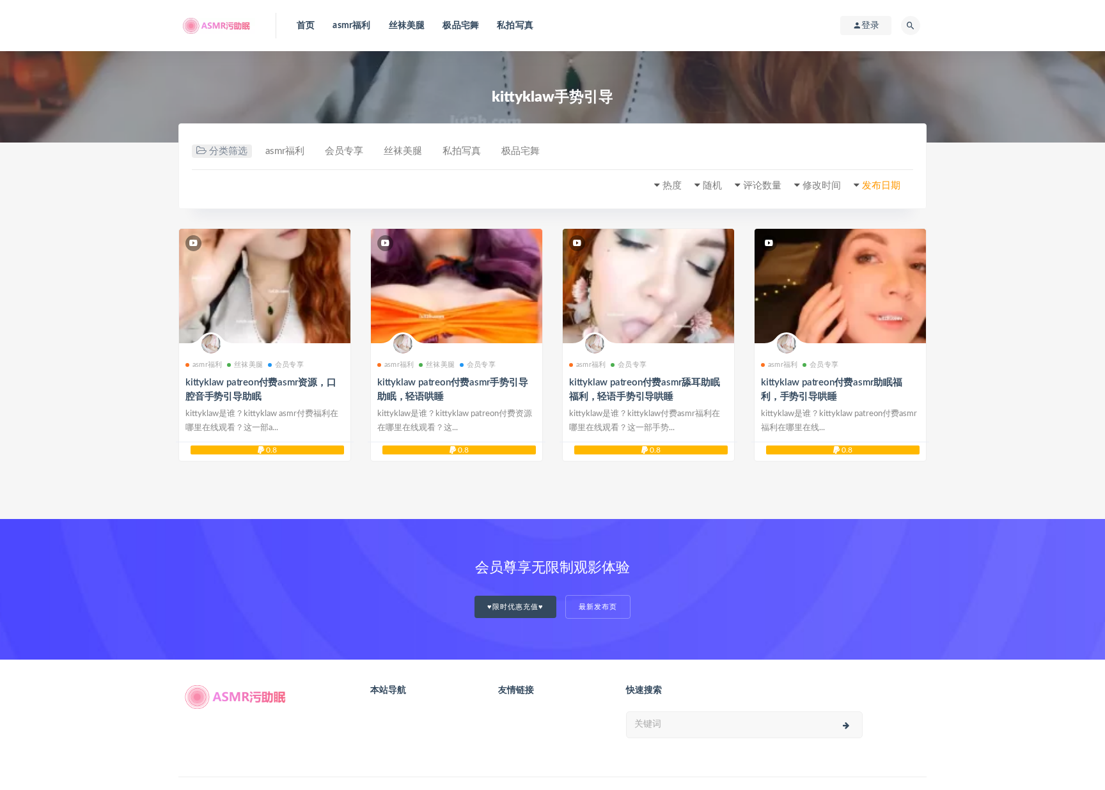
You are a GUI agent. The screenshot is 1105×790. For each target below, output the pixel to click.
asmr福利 (351, 25)
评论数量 (762, 185)
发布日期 (881, 185)
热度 (672, 185)
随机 (712, 185)
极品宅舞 (461, 25)
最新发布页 (598, 606)
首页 (306, 25)
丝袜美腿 (407, 25)
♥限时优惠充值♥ (515, 606)
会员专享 (344, 151)
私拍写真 (515, 25)
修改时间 (822, 185)
